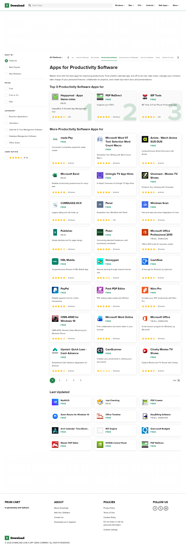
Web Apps (163, 5)
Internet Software (82, 57)
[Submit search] (30, 5)
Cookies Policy (109, 517)
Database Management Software (22, 136)
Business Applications (18, 116)
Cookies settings (110, 530)
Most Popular (14, 67)
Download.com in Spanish (65, 522)
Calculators (13, 123)
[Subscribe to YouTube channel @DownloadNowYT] (166, 508)
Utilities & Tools (168, 57)
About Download (61, 508)
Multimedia (95, 57)
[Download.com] (14, 5)
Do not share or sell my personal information (113, 523)
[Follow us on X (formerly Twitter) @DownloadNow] (160, 508)
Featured (13, 61)
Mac (130, 5)
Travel (158, 57)
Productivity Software (109, 58)
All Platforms (55, 57)
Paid (11, 102)
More (175, 5)
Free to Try (13, 95)
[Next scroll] (178, 57)
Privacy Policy (109, 508)
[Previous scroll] (68, 57)
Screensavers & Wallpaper (128, 57)
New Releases (15, 74)
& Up (26, 157)
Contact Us (58, 517)
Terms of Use (109, 512)
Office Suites (14, 143)
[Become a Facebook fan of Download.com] (155, 508)
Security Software (147, 57)
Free (11, 88)
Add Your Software (62, 512)
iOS (139, 5)
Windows (119, 5)
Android (149, 5)
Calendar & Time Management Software (25, 129)
